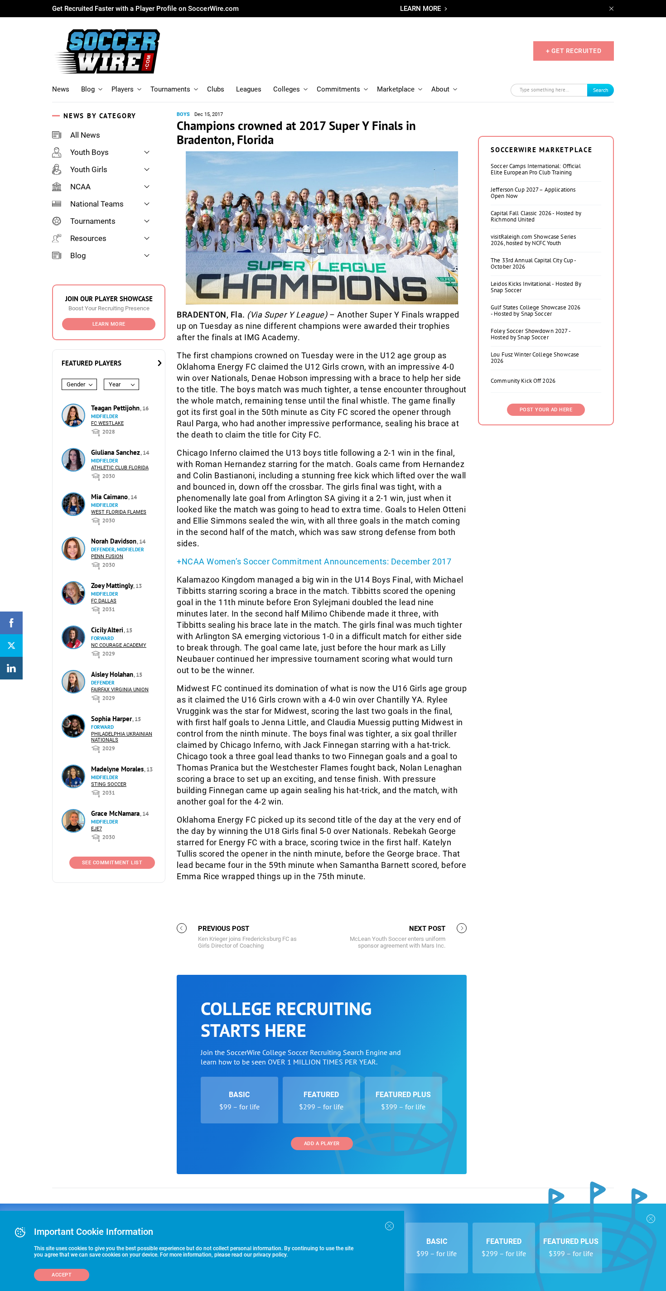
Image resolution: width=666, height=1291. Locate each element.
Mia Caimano (110, 496)
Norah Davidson (114, 541)
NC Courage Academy (118, 645)
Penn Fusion (107, 556)
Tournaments (170, 89)
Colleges (286, 89)
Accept (62, 1275)
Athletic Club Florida (120, 468)
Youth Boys (89, 152)
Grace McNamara (116, 813)
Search (600, 90)
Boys (183, 114)
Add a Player (322, 1143)
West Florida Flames (118, 512)
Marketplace (396, 89)
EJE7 (96, 829)
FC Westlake (107, 423)
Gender (76, 384)
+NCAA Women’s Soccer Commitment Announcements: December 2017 (314, 561)
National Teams (97, 203)
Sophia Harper (112, 718)
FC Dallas (103, 601)
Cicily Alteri (108, 630)
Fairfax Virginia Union (120, 690)
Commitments (338, 89)
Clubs (215, 89)
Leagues (248, 89)
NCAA (80, 186)
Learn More (108, 324)
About (440, 89)
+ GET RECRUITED (574, 50)
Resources (88, 238)
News (60, 89)
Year (115, 384)
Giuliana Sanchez (116, 452)
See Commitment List (112, 863)
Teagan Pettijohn (116, 408)
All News (85, 135)
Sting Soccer (108, 784)
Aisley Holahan (113, 674)
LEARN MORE (420, 9)
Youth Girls (88, 169)
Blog (88, 89)
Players (122, 89)
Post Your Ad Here (546, 410)
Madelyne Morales (118, 769)
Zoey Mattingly (113, 585)
